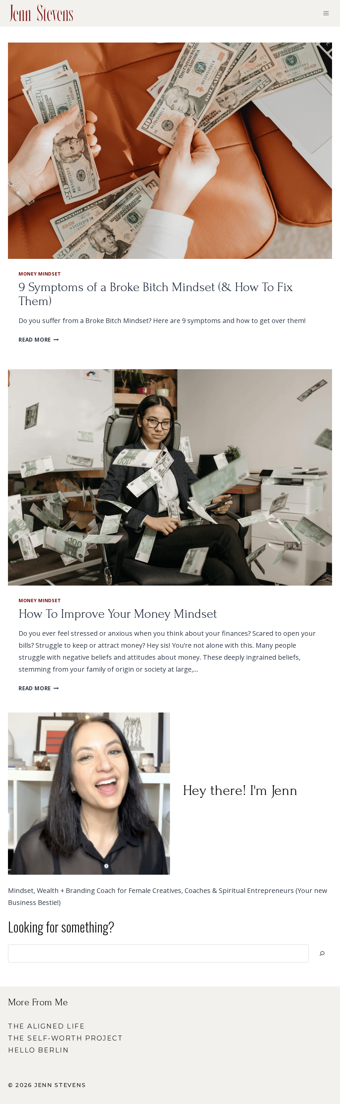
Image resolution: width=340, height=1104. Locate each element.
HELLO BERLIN (38, 1050)
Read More (39, 339)
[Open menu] (326, 13)
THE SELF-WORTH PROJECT (65, 1038)
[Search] (322, 953)
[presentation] (170, 151)
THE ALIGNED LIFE (46, 1026)
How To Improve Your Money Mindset (118, 614)
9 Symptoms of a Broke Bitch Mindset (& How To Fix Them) (156, 294)
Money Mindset (40, 274)
